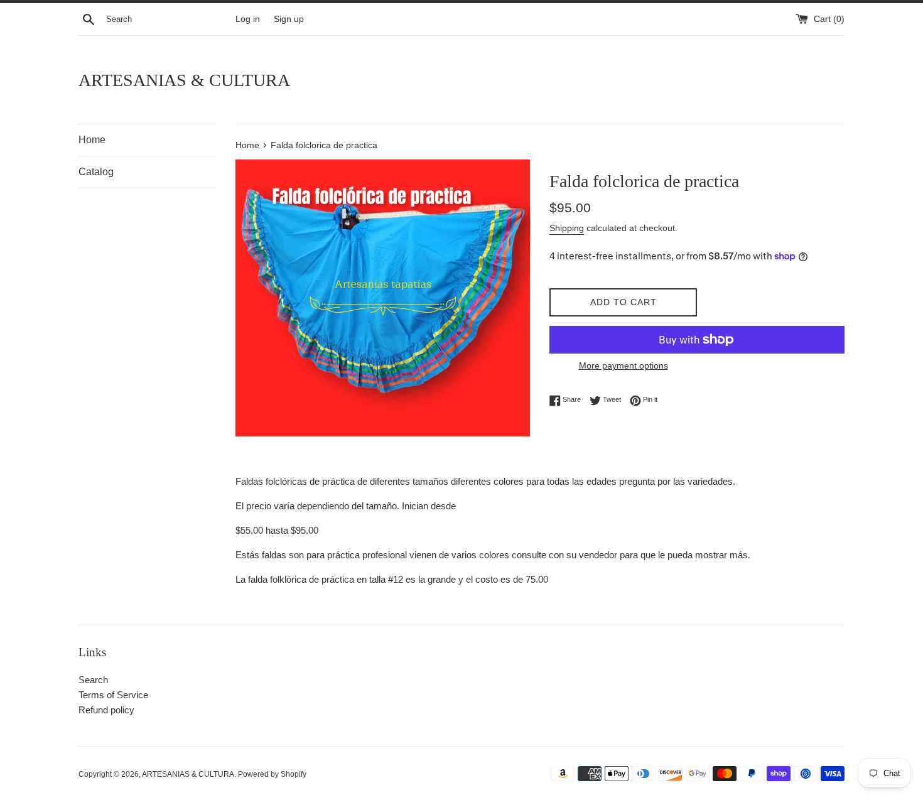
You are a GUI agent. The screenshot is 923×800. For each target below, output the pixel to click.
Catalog (96, 171)
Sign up (289, 19)
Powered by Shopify (272, 774)
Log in (247, 19)
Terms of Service (113, 694)
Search (93, 679)
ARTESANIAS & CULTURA (184, 80)
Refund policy (106, 710)
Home (91, 139)
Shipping (566, 228)
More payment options (623, 365)
